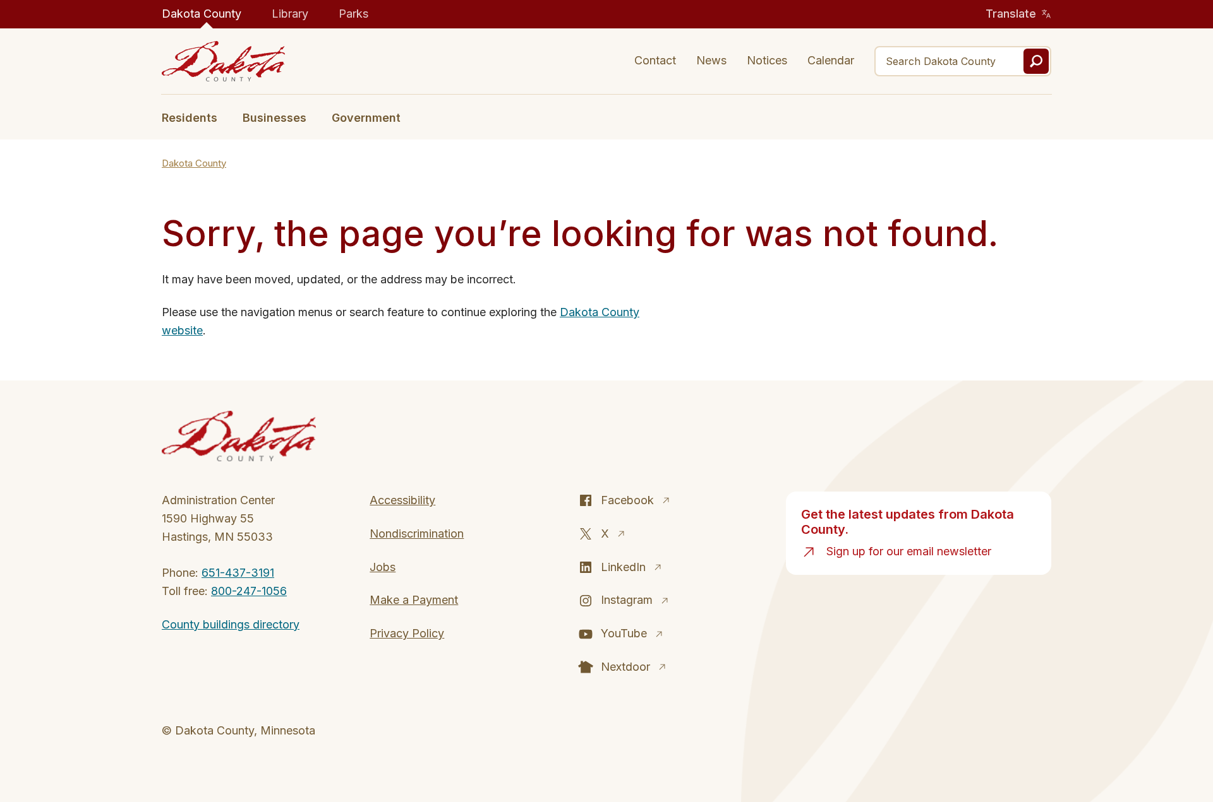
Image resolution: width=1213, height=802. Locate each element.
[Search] (1036, 61)
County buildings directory (230, 624)
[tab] (196, 116)
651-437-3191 (238, 572)
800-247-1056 (249, 591)
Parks (353, 13)
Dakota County (201, 13)
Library (290, 13)
